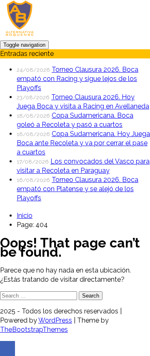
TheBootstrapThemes (34, 329)
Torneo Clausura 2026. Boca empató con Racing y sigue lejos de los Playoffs (77, 79)
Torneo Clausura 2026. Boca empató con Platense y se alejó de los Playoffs (77, 189)
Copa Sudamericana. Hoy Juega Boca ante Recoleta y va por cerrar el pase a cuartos (83, 143)
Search (90, 296)
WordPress (55, 320)
